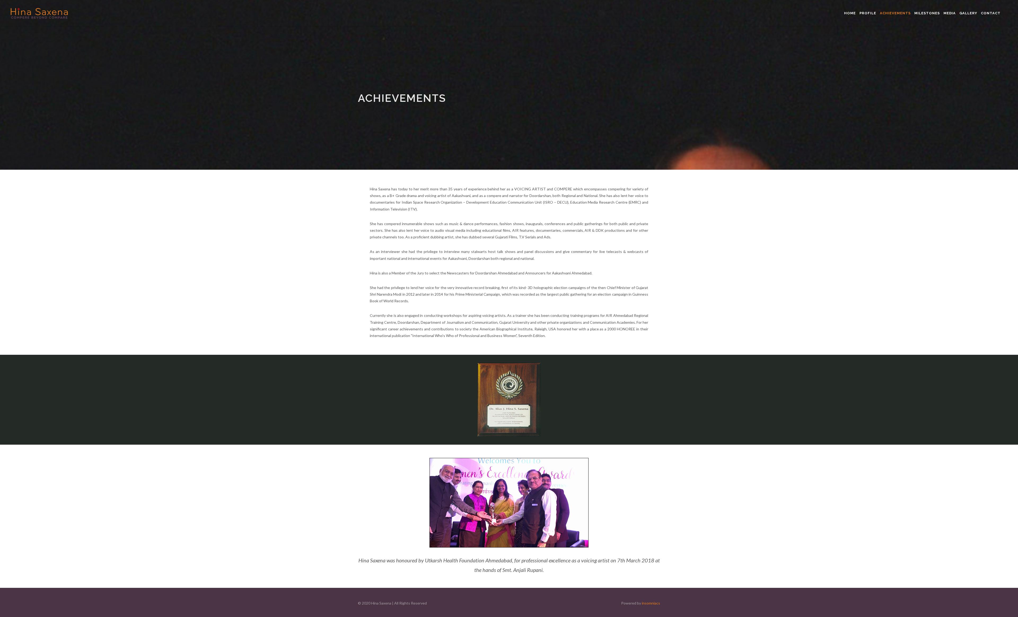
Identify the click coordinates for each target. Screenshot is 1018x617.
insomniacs (651, 603)
